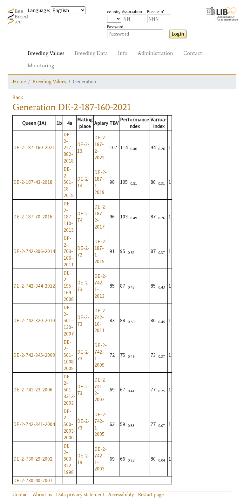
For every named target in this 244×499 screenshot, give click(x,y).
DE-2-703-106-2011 (69, 251)
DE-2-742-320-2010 (34, 320)
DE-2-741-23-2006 (32, 389)
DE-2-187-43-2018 (32, 182)
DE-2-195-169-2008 (69, 285)
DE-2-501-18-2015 (69, 182)
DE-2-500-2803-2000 (70, 424)
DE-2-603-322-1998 (69, 458)
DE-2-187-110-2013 (69, 216)
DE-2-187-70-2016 (32, 216)
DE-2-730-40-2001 (32, 480)
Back (17, 97)
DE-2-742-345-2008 (34, 355)
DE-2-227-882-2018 (69, 147)
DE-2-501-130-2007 (69, 320)
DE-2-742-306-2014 (34, 251)
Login (178, 33)
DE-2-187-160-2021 (34, 147)
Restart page (151, 494)
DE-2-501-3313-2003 (70, 389)
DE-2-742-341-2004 (34, 424)
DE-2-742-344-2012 (34, 286)
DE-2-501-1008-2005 (70, 355)
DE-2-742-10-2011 (100, 320)
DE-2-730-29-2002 (32, 459)
